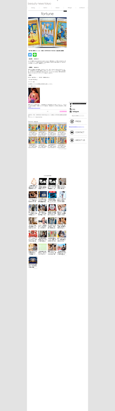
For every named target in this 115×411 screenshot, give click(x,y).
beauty (33, 7)
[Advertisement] (47, 161)
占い (54, 114)
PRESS (78, 121)
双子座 (56, 114)
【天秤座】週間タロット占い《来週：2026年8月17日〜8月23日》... (33, 146)
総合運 (63, 114)
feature (57, 7)
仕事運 (52, 114)
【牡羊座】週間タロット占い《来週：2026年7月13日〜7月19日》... (33, 134)
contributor (82, 7)
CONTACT (79, 132)
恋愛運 (61, 114)
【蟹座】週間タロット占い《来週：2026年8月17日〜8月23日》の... (52, 134)
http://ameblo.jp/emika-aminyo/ (34, 108)
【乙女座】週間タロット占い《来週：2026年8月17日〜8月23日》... (61, 146)
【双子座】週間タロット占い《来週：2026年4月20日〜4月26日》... (61, 134)
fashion (45, 7)
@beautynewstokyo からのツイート (76, 126)
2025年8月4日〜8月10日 (40, 114)
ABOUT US (80, 140)
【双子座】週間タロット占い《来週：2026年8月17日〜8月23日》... (42, 146)
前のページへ (63, 111)
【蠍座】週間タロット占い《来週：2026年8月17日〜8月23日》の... (52, 146)
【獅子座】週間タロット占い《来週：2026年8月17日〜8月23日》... (42, 134)
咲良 (59, 114)
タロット (49, 114)
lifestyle (70, 7)
